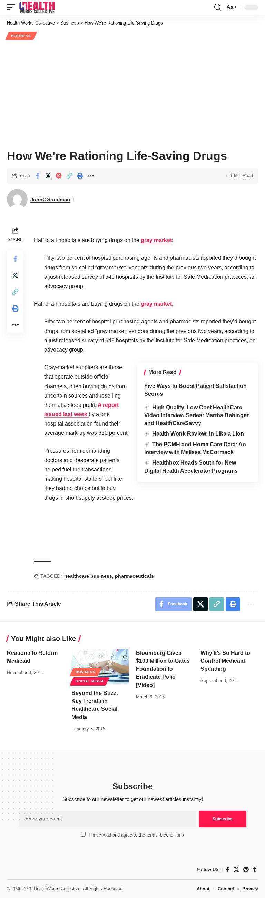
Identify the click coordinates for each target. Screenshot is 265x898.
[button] (13, 7)
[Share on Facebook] (37, 175)
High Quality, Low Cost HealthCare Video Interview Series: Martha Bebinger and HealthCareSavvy (196, 415)
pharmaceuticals (134, 576)
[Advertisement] (132, 93)
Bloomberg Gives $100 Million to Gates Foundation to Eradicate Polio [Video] (163, 669)
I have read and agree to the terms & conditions (136, 835)
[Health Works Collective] (37, 7)
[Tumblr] (254, 869)
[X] (236, 869)
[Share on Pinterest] (58, 175)
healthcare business (88, 576)
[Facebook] (227, 869)
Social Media (90, 681)
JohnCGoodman (50, 199)
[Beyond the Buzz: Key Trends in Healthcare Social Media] (100, 666)
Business (21, 36)
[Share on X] (48, 175)
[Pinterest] (246, 869)
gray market (156, 240)
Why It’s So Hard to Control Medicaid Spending (225, 661)
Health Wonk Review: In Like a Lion (198, 434)
